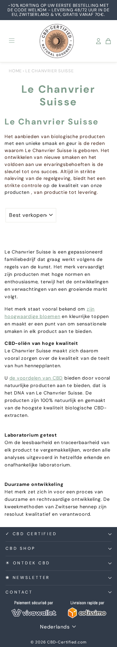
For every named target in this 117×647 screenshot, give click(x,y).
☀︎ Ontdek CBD (28, 563)
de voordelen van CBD (36, 378)
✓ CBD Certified (31, 533)
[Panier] (108, 41)
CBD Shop (20, 548)
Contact (19, 592)
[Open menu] (11, 41)
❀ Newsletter (28, 577)
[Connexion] (98, 41)
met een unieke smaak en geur (41, 143)
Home (15, 71)
